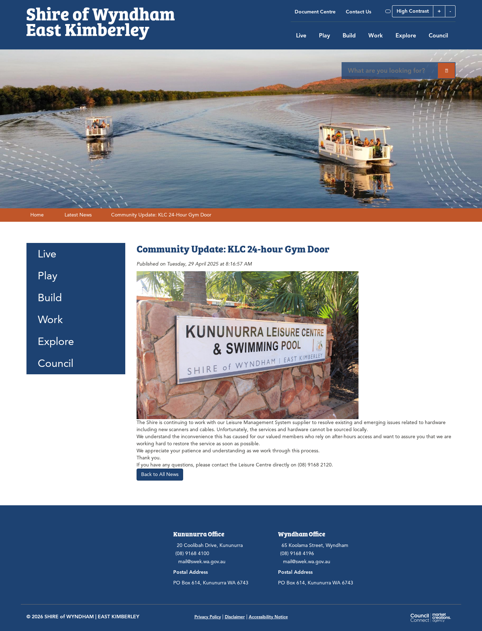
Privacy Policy (207, 616)
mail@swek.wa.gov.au (201, 562)
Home (37, 215)
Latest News (78, 215)
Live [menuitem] (47, 254)
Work (375, 35)
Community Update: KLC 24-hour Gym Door (161, 215)
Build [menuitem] (50, 297)
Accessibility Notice (268, 616)
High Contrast (413, 11)
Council (438, 35)
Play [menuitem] (47, 275)
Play (324, 35)
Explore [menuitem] (56, 341)
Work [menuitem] (50, 319)
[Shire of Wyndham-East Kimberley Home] (100, 20)
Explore (406, 35)
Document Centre (315, 12)
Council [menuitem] (55, 363)
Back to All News (160, 474)
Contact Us (358, 12)
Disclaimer (235, 616)
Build (349, 35)
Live (301, 35)
